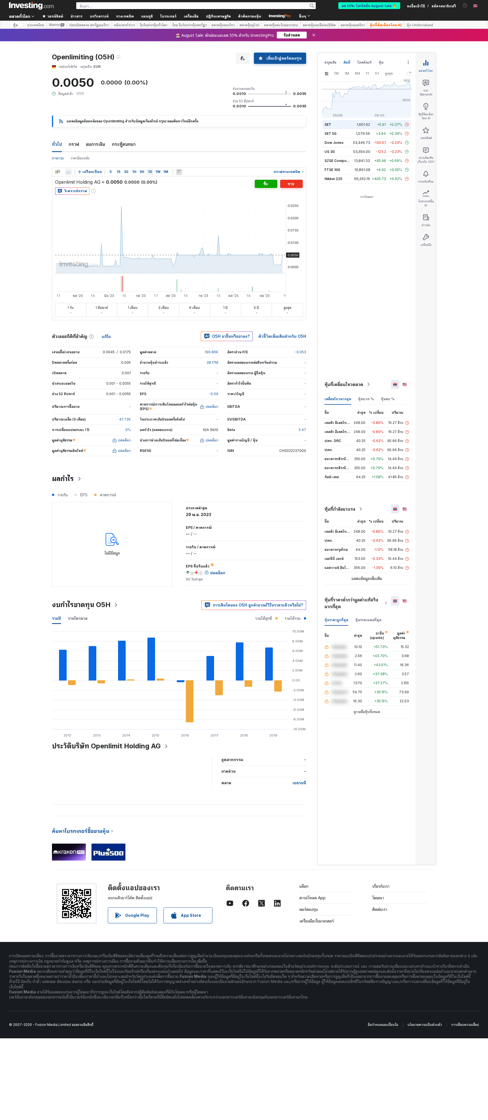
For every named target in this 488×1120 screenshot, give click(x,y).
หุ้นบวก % (366, 399)
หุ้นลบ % (388, 399)
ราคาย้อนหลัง (80, 158)
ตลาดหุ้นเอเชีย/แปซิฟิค (319, 25)
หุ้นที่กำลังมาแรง (339, 509)
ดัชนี (346, 62)
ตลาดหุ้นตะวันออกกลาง (281, 25)
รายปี (56, 618)
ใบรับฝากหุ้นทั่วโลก (153, 25)
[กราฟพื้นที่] (68, 172)
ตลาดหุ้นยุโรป (249, 25)
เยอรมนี (299, 782)
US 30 (329, 152)
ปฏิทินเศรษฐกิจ (218, 16)
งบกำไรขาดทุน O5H (81, 605)
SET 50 (330, 133)
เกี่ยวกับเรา (380, 886)
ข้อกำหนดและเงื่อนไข (383, 1024)
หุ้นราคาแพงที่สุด (368, 620)
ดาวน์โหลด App (312, 897)
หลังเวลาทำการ (124, 25)
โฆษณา (378, 897)
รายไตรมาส (78, 618)
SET (327, 124)
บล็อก (303, 886)
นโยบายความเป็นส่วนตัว (425, 1024)
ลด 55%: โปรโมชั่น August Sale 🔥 (369, 5)
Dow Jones (333, 142)
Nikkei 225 (333, 179)
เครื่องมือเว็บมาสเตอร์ (316, 920)
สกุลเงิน (330, 62)
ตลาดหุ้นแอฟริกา (353, 25)
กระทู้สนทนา (124, 144)
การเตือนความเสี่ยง (465, 1024)
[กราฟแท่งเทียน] (58, 172)
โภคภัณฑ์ (364, 62)
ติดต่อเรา (379, 909)
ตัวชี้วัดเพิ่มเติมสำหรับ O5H (282, 336)
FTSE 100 (332, 170)
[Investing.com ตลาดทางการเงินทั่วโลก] (31, 6)
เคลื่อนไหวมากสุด (337, 399)
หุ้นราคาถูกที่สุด (336, 620)
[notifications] (465, 5)
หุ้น (15, 24)
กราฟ (74, 144)
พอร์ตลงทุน (308, 909)
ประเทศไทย (35, 25)
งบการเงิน (95, 144)
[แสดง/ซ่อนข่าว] (179, 172)
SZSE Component (339, 161)
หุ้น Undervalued (420, 25)
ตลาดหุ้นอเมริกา (223, 25)
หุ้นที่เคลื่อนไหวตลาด (343, 384)
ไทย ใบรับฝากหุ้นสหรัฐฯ (189, 25)
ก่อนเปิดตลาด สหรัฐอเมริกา (89, 25)
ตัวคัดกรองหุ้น (249, 16)
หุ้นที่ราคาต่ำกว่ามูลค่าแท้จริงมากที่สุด (351, 603)
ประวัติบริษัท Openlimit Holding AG (106, 746)
